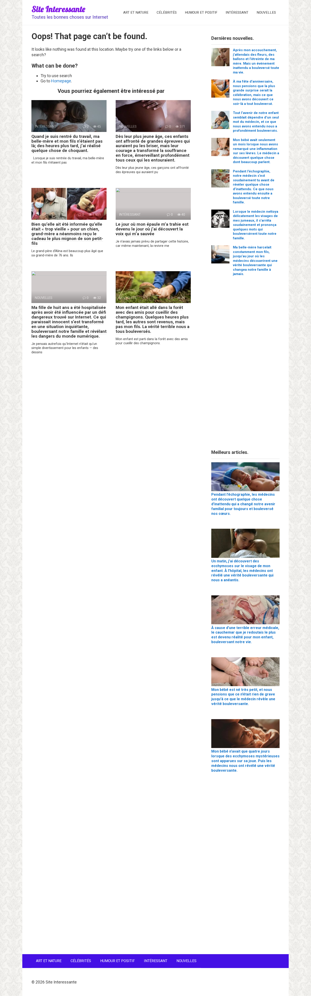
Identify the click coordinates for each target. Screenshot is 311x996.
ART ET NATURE (135, 12)
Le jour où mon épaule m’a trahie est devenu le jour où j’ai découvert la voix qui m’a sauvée (152, 229)
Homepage (61, 80)
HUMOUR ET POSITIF (201, 12)
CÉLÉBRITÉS (167, 12)
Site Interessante (58, 9)
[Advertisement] (245, 364)
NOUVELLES (266, 12)
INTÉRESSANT (237, 12)
